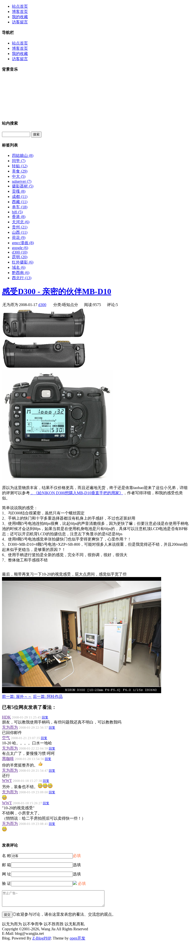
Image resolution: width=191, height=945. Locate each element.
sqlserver (21, 181)
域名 (18, 267)
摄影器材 (22, 186)
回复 (45, 717)
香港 (18, 217)
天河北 (20, 222)
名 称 (6, 856)
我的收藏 (20, 17)
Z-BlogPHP (41, 938)
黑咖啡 (8, 759)
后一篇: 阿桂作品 (48, 696)
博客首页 (20, 11)
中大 (18, 176)
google (20, 248)
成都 (19, 196)
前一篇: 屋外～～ (17, 696)
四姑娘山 (22, 155)
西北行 (21, 278)
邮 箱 (6, 865)
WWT (7, 780)
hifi (17, 212)
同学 (18, 161)
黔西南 (20, 272)
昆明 (19, 257)
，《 (76, 493)
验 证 (6, 883)
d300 (19, 252)
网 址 (6, 874)
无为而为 (10, 727)
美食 (19, 171)
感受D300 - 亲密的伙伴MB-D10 (56, 291)
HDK (6, 717)
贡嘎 (18, 191)
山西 (19, 232)
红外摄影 (22, 262)
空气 (6, 738)
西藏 (19, 202)
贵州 (19, 227)
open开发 (77, 938)
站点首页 (20, 6)
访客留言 (20, 22)
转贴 (19, 166)
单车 (19, 207)
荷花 (18, 237)
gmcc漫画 (23, 243)
